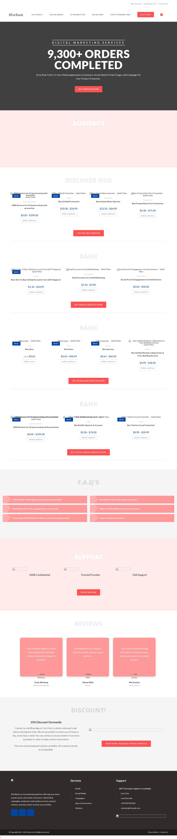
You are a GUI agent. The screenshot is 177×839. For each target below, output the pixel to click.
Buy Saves (68, 349)
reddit (88, 422)
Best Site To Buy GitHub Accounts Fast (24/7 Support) (36, 280)
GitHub (68, 198)
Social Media (141, 276)
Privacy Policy (153, 832)
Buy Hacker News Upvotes (108, 201)
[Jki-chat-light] (30, 812)
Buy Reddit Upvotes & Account (88, 425)
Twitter (141, 422)
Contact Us (163, 4)
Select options (29, 220)
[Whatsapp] (14, 812)
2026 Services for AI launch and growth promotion (29, 206)
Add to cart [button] (29, 361)
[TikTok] (10, 3)
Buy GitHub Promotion (68, 201)
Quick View (80, 193)
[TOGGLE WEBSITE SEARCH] (167, 15)
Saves (69, 346)
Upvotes (108, 346)
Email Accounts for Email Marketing (88, 277)
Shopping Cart (150, 4)
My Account (136, 4)
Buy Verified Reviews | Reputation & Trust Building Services (147, 354)
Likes (29, 346)
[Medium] (12, 3)
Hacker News (108, 198)
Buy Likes (29, 349)
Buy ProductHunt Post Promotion (147, 203)
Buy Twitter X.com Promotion (141, 425)
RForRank (16, 15)
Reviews (147, 349)
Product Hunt (147, 200)
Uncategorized (88, 274)
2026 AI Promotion (29, 202)
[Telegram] (16, 3)
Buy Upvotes (108, 349)
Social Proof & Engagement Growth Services (141, 279)
